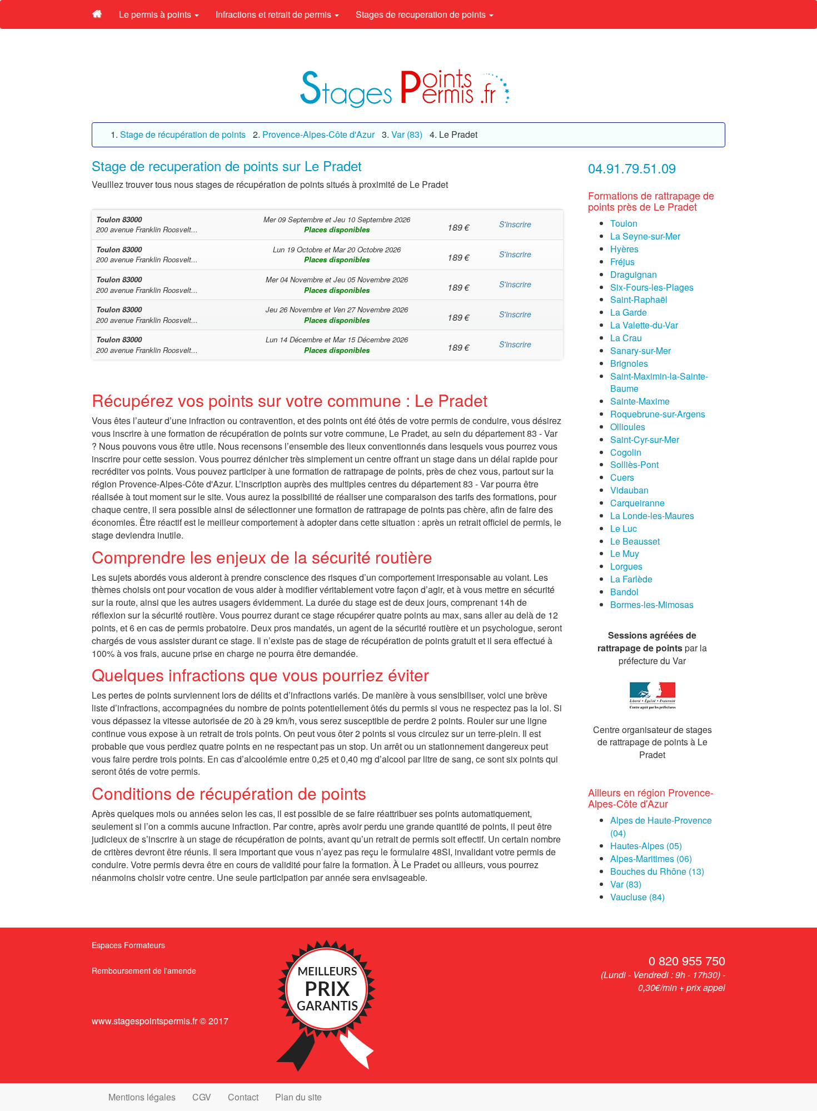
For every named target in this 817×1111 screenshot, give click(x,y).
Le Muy (624, 553)
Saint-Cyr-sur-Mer (644, 439)
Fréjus (622, 261)
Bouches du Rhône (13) (657, 871)
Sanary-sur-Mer (640, 350)
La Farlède (631, 578)
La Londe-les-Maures (652, 515)
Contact (243, 1096)
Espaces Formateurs (128, 944)
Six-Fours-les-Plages (652, 287)
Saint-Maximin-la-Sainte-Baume (659, 382)
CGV (201, 1096)
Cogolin (625, 452)
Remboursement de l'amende (144, 970)
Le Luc (623, 528)
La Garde (628, 312)
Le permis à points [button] (156, 14)
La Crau (626, 337)
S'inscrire (515, 224)
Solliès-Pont (634, 464)
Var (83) (625, 884)
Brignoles (629, 363)
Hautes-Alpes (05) (646, 845)
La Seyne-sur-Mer (645, 236)
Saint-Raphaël (638, 299)
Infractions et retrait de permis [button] (274, 14)
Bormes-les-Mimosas (652, 604)
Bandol (624, 591)
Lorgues (626, 566)
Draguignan (633, 274)
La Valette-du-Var (644, 324)
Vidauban (629, 490)
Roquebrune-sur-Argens (657, 413)
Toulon (623, 223)
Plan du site (298, 1096)
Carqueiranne (637, 502)
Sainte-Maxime (640, 401)
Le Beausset (635, 541)
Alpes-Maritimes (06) (651, 858)
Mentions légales (142, 1096)
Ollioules (627, 426)
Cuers (622, 477)
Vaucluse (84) (637, 896)
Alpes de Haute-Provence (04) (661, 826)
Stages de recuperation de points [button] (422, 14)
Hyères (624, 248)
